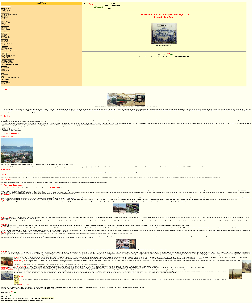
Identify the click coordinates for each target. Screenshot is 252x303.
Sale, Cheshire (4, 81)
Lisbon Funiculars (5, 26)
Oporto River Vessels (6, 56)
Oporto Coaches (4, 49)
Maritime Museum (5, 36)
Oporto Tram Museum (6, 57)
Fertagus (73, 182)
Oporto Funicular (5, 52)
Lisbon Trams (4, 35)
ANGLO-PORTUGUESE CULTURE (9, 64)
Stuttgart (3, 70)
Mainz (2, 73)
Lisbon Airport (138, 227)
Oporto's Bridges (4, 46)
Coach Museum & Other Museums (9, 14)
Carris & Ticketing (5, 11)
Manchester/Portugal (5, 67)
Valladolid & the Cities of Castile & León (10, 77)
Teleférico (233, 217)
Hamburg (3, 71)
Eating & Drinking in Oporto (7, 62)
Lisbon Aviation (4, 17)
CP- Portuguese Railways (29, 109)
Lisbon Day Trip (4, 23)
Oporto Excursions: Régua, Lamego (9, 50)
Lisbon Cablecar (4, 21)
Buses (2, 33)
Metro (151, 177)
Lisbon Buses (4, 20)
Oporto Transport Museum (7, 61)
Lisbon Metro (4, 27)
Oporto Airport (4, 44)
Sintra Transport (4, 41)
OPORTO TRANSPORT (6, 43)
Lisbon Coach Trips (5, 22)
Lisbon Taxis (4, 34)
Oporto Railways (4, 54)
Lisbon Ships (4, 30)
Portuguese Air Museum (215, 110)
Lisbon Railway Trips (5, 29)
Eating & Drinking (5, 15)
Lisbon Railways (4, 28)
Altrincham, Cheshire (5, 82)
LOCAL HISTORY (5, 79)
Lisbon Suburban (5, 32)
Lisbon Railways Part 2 (135, 287)
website (45, 288)
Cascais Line (107, 109)
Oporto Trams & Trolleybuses (7, 59)
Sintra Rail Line (4, 40)
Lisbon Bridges (4, 18)
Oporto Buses (4, 47)
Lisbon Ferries (4, 24)
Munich (2, 74)
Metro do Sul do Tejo (5, 37)
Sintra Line (116, 109)
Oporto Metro (4, 53)
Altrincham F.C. (4, 83)
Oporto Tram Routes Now (7, 60)
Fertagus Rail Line (5, 16)
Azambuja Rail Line (5, 10)
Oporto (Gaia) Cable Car (6, 48)
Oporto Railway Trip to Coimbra (8, 55)
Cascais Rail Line (5, 13)
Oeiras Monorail (4, 39)
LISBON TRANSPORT (6, 8)
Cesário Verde (4, 66)
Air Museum (3, 9)
